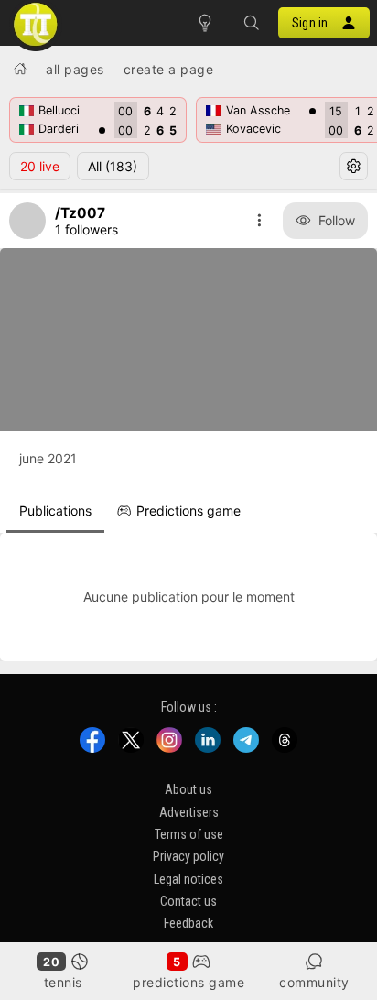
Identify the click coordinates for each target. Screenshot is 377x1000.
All (112, 166)
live (39, 166)
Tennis (63, 982)
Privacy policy (188, 856)
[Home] (20, 69)
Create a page (169, 69)
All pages (75, 69)
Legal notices (188, 878)
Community (314, 982)
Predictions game (188, 982)
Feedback (188, 923)
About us (188, 789)
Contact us (188, 901)
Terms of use (189, 834)
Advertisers (189, 811)
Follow (336, 220)
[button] (251, 22)
